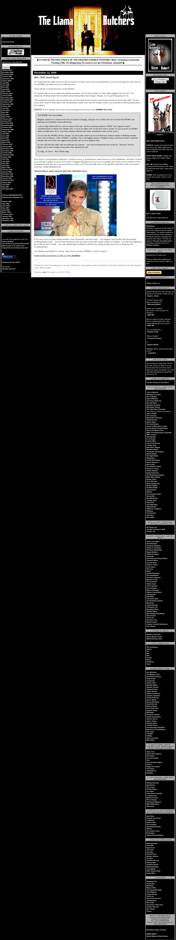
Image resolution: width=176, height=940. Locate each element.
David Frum (150, 848)
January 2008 (7, 95)
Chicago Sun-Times (153, 818)
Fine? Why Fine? (152, 708)
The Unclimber (151, 588)
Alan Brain (150, 596)
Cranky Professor (152, 698)
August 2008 (6, 81)
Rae (147, 653)
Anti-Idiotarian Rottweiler (155, 727)
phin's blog (150, 464)
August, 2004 (7, 201)
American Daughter (153, 546)
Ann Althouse (151, 672)
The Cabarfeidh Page (154, 890)
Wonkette (149, 773)
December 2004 (7, 174)
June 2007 (5, 110)
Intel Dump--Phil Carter (154, 905)
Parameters (150, 833)
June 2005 (5, 161)
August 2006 (6, 131)
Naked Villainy (151, 454)
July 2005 (5, 159)
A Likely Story (151, 445)
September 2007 (8, 104)
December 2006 (7, 123)
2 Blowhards (151, 594)
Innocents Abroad (153, 714)
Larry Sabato (151, 869)
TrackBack (76, 256)
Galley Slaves (151, 422)
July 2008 (5, 83)
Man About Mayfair (153, 447)
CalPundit (150, 556)
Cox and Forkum (152, 758)
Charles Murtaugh (152, 573)
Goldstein (150, 662)
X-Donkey (149, 515)
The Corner (150, 787)
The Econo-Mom (152, 599)
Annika (149, 658)
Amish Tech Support (153, 754)
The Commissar (152, 647)
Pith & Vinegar (151, 800)
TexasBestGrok (151, 498)
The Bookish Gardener (154, 601)
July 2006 (5, 133)
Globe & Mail (151, 822)
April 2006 (5, 140)
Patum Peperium (152, 462)
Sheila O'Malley (151, 485)
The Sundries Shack (153, 494)
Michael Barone (152, 843)
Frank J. (149, 764)
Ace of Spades (151, 396)
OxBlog (149, 736)
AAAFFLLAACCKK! (153, 634)
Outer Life (150, 618)
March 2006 (6, 142)
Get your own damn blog (162, 241)
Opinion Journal (152, 687)
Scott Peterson (151, 481)
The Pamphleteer (152, 575)
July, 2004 (5, 203)
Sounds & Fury (151, 620)
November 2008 (7, 74)
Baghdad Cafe (151, 881)
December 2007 (7, 98)
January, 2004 (7, 216)
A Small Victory (151, 725)
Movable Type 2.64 (8, 269)
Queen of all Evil (152, 738)
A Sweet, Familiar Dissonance (157, 624)
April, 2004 (6, 210)
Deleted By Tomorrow (154, 418)
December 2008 (7, 72)
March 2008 (6, 91)
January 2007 (7, 121)
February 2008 (7, 93)
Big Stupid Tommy (153, 407)
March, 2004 (6, 212)
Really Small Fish (152, 473)
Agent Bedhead (152, 398)
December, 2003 (7, 218)
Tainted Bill (150, 496)
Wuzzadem (150, 517)
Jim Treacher (151, 626)
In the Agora (150, 567)
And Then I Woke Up (153, 401)
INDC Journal (151, 434)
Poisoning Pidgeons (153, 802)
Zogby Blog (150, 873)
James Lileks (151, 683)
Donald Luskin (151, 723)
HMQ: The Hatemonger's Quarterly (158, 432)
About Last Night (152, 541)
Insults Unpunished (153, 717)
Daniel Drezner (151, 704)
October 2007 (7, 102)
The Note (149, 858)
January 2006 (7, 146)
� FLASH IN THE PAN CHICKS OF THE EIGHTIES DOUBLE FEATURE (73, 60)
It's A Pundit (150, 439)
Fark (148, 760)
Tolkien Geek (151, 584)
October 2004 (7, 178)
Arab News (150, 816)
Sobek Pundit (151, 490)
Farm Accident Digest (154, 762)
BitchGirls (150, 603)
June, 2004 (6, 206)
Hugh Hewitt (151, 678)
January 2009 (7, 70)
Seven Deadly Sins (153, 483)
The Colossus (151, 416)
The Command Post (153, 898)
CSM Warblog (151, 900)
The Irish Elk (150, 437)
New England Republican (155, 613)
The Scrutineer (151, 581)
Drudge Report (151, 789)
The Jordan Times (153, 831)
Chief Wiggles (151, 892)
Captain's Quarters (153, 695)
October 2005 (7, 153)
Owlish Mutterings (153, 460)
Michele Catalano (152, 245)
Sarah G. (160, 134)
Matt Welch (150, 740)
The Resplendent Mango (155, 475)
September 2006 (8, 129)
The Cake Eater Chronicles (156, 409)
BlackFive (149, 886)
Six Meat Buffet (151, 487)
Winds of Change (152, 590)
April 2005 (5, 165)
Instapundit (150, 681)
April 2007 (5, 115)
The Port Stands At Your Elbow (157, 382)
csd (43, 272)
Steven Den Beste (152, 702)
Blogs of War (151, 888)
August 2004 (6, 182)
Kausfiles (149, 852)
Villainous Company (153, 509)
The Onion (150, 768)
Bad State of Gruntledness (156, 729)
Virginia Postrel (151, 689)
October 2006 (7, 127)
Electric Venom (151, 706)
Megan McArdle (152, 552)
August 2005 (6, 157)
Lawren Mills (151, 441)
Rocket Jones (151, 479)
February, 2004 (7, 214)
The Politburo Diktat (153, 466)
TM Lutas (149, 569)
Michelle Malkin (151, 685)
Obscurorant (151, 615)
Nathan (149, 649)
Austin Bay (150, 883)
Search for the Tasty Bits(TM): (12, 62)
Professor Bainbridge (154, 550)
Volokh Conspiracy (153, 693)
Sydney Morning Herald (154, 835)
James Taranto (151, 691)
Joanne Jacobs (151, 719)
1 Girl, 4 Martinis (152, 392)
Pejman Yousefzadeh (154, 592)
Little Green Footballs (154, 793)
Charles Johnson (152, 907)
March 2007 (6, 117)
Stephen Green (151, 710)
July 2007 (5, 108)
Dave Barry (150, 756)
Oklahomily (150, 458)
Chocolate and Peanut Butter (156, 558)
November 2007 (7, 100)
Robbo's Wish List (153, 283)
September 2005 (8, 155)
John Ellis (150, 845)
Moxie (148, 571)
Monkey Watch (151, 611)
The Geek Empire (152, 424)
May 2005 (5, 163)
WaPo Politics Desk (153, 871)
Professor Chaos (152, 468)
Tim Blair (149, 734)
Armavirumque (151, 543)
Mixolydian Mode (152, 609)
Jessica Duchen (152, 605)
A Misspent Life (152, 607)
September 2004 (8, 180)
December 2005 (7, 148)
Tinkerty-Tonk (151, 500)
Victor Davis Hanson (153, 676)
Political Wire (151, 862)
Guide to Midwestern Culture (156, 426)
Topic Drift (150, 502)
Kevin (148, 664)
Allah (148, 752)
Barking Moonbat (152, 783)
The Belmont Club (153, 674)
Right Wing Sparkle (153, 477)
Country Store (151, 563)
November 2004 (7, 176)
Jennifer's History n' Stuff (155, 529)
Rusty (148, 660)
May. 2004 (5, 208)
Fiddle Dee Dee (151, 420)
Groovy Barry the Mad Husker (157, 428)
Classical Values (152, 560)
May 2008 (5, 87)
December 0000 (7, 189)
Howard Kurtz (151, 854)
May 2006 (5, 138)
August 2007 (6, 106)
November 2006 (7, 125)
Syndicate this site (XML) (11, 262)
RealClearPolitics (152, 867)
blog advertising (8, 42)
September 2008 (8, 78)
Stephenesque (151, 622)
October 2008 (7, 76)
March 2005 (6, 167)
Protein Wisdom (152, 471)
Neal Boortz (150, 785)
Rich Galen (150, 902)
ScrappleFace (151, 771)
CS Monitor (150, 820)
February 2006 (7, 144)
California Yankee (152, 554)
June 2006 (5, 136)
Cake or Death (151, 413)
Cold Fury (150, 896)
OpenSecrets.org (152, 860)
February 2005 (7, 170)
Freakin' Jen (150, 531)
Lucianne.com (151, 795)
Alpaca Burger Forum (154, 636)
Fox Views (150, 791)
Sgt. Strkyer (150, 909)
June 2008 (5, 85)
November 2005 (7, 151)
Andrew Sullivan (152, 856)
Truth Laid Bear (7, 241)
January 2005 (7, 172)
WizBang (149, 511)
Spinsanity (150, 806)
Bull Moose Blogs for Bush (156, 930)
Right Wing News (152, 804)
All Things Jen (151, 527)
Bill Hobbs (150, 712)
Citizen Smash (151, 894)
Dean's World (151, 700)
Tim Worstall (151, 513)
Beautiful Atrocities (153, 405)
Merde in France (152, 798)
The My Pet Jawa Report (155, 452)
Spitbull (149, 492)
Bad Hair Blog (151, 403)
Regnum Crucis (152, 579)
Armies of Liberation (153, 548)
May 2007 (5, 112)
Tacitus (149, 911)
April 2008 (5, 89)
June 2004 (5, 184)
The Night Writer (152, 456)
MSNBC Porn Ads (104, 109)
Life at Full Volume (153, 443)
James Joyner (151, 721)
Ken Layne (150, 732)
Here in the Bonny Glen (154, 430)
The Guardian (151, 824)
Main (114, 60)
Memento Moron (152, 449)
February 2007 (7, 119)
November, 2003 (7, 220)
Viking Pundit (151, 507)
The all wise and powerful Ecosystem (15, 243)
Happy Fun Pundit (153, 766)
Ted (147, 651)
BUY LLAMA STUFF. (153, 213)
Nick (148, 655)
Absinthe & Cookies (153, 394)
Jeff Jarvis (150, 850)
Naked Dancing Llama (154, 639)
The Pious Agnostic (153, 577)
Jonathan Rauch (152, 864)
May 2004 (5, 187)
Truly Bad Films (152, 504)
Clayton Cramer (152, 565)
